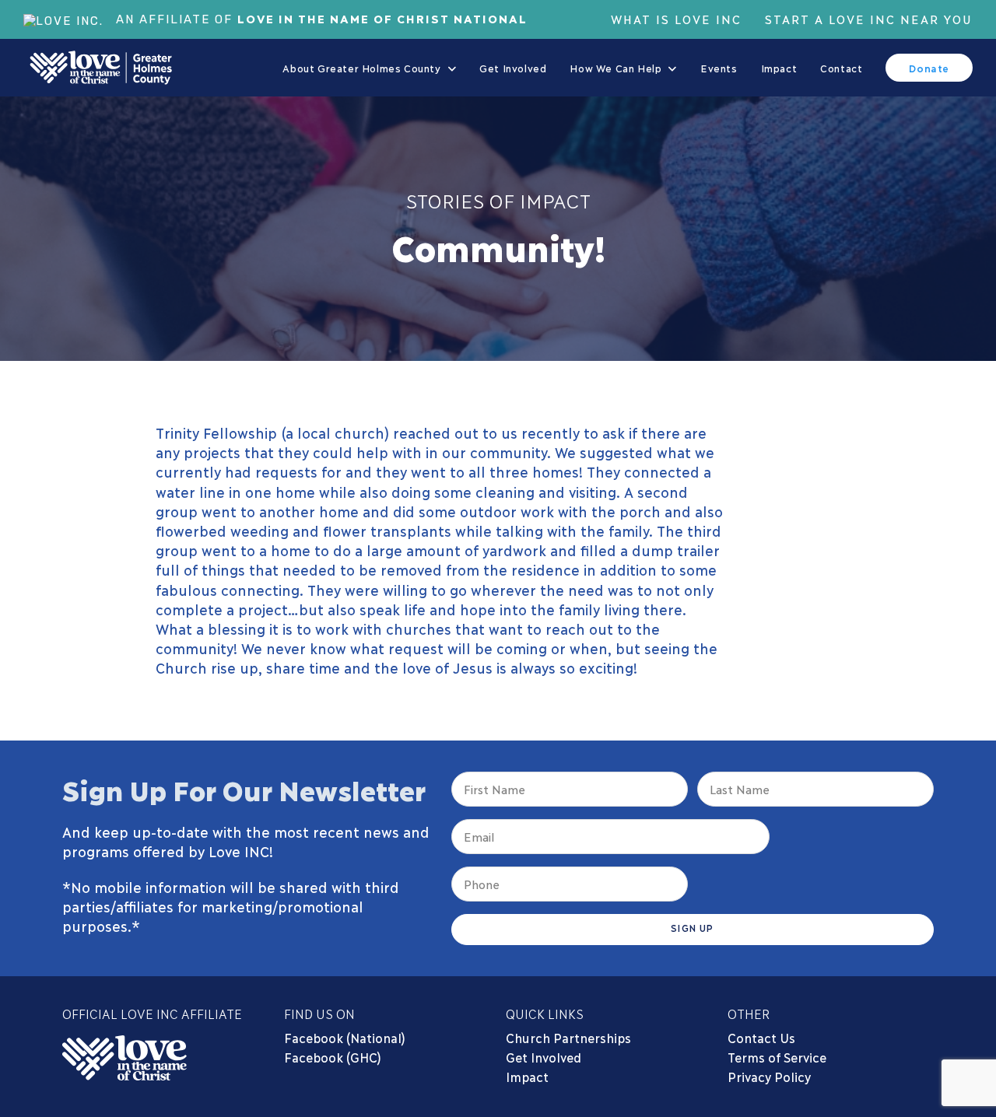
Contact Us (761, 1037)
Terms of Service (777, 1056)
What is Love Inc (676, 19)
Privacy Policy (769, 1076)
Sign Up (692, 927)
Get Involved (543, 1056)
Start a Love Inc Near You (869, 19)
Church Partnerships (568, 1037)
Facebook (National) (344, 1037)
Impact (527, 1076)
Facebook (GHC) (332, 1056)
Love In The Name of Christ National (382, 18)
